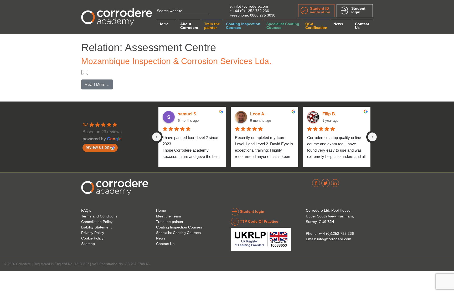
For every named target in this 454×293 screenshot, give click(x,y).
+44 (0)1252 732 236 (336, 233)
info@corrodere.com (251, 6)
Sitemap (88, 244)
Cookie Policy (92, 238)
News (338, 24)
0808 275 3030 (262, 15)
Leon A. (257, 113)
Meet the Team (168, 216)
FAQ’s (86, 210)
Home (163, 24)
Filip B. (329, 113)
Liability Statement (96, 227)
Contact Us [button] (362, 26)
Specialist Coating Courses (178, 233)
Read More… (99, 84)
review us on (97, 147)
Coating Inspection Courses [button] (243, 26)
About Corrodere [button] (189, 26)
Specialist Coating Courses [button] (282, 26)
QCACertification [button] (316, 26)
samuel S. (187, 113)
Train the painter (169, 222)
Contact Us (165, 244)
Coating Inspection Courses (179, 227)
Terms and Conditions (99, 216)
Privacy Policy (92, 233)
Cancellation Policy (96, 222)
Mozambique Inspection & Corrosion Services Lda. (176, 61)
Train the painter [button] (212, 26)
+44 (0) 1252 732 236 (251, 11)
